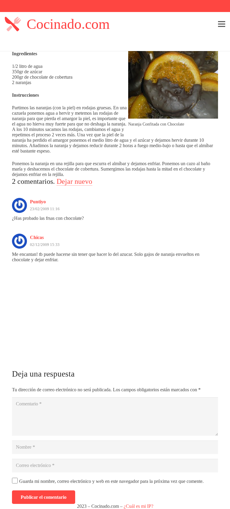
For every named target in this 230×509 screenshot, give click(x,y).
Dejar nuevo (74, 181)
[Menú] (221, 24)
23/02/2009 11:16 (45, 209)
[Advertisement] (115, 317)
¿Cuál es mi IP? (138, 506)
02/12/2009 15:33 (45, 245)
